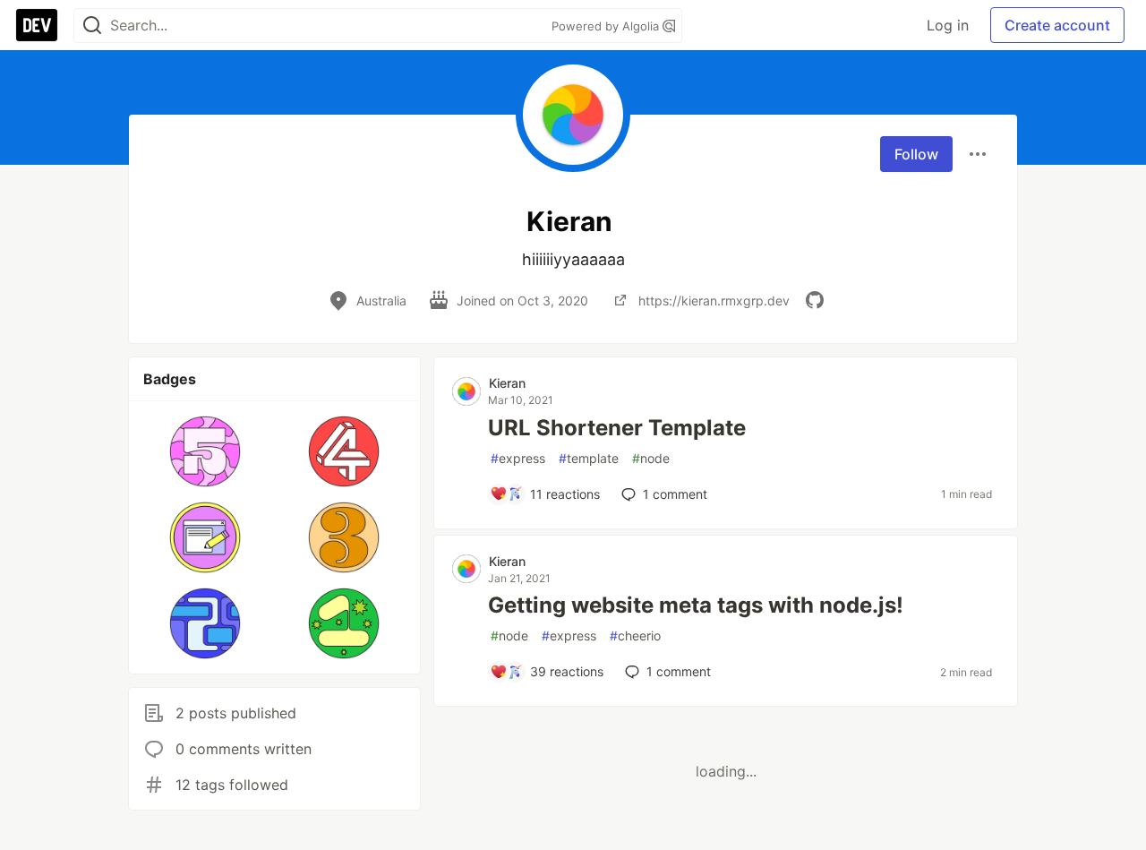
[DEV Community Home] (36, 25)
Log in (948, 25)
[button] (205, 451)
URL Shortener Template (617, 428)
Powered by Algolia (607, 26)
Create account (1057, 25)
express (518, 458)
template (589, 458)
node (651, 458)
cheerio (635, 635)
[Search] (92, 25)
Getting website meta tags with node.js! (695, 605)
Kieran (507, 383)
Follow (916, 154)
